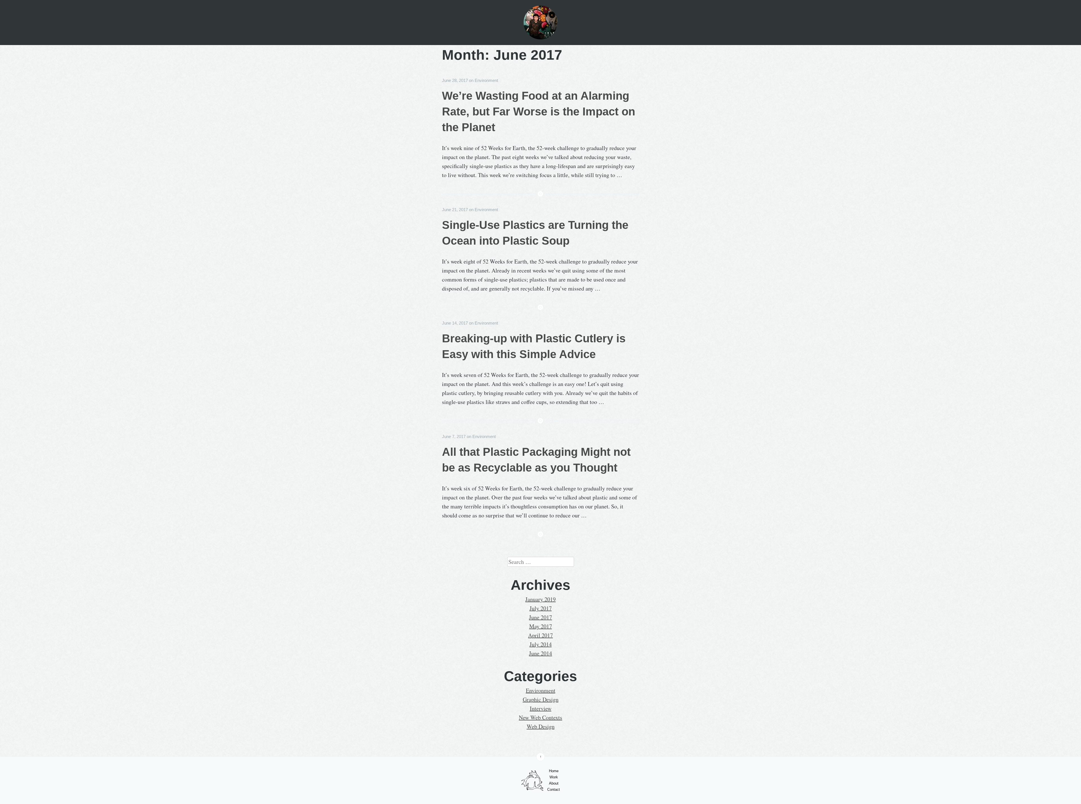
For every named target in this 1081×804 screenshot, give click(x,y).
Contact (553, 789)
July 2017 (541, 608)
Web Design (541, 726)
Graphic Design (541, 699)
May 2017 (540, 626)
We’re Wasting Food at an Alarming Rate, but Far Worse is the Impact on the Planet (538, 111)
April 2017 (540, 635)
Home (554, 771)
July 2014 (541, 644)
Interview (540, 708)
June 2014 (540, 653)
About (554, 783)
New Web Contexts (540, 717)
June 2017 (540, 617)
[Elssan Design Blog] (540, 22)
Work (554, 777)
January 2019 (540, 599)
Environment (486, 80)
